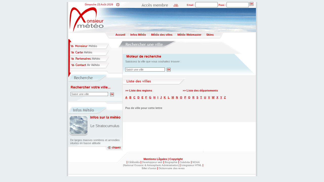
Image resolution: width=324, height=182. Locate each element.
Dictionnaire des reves (172, 168)
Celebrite (185, 162)
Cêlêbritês (134, 162)
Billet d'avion (149, 168)
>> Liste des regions (138, 90)
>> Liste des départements (200, 90)
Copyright (176, 159)
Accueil (120, 34)
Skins (210, 34)
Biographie (171, 162)
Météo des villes (161, 34)
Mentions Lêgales (156, 159)
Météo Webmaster (189, 34)
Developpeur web (152, 162)
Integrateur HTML (191, 165)
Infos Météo (138, 34)
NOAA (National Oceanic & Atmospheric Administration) (161, 164)
